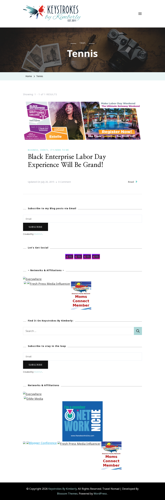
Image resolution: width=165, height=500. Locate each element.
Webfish (38, 234)
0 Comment (64, 182)
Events (44, 150)
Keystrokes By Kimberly (62, 489)
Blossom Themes (67, 493)
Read (131, 181)
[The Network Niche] (82, 403)
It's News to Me (59, 150)
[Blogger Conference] (41, 444)
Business (33, 150)
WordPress (100, 493)
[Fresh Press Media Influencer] (48, 284)
